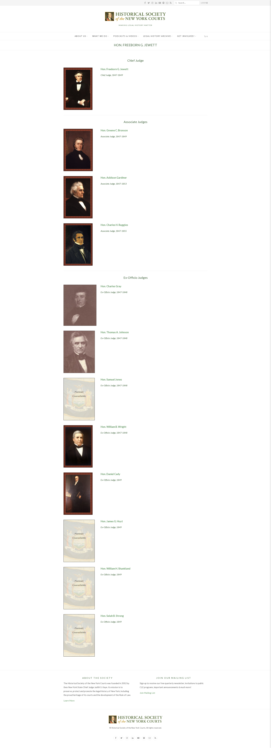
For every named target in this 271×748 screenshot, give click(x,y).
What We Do (99, 36)
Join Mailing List (147, 693)
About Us (80, 36)
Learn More (69, 700)
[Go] (176, 3)
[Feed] (155, 738)
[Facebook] (115, 738)
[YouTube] (138, 738)
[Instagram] (127, 738)
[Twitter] (121, 738)
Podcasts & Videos (125, 36)
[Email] (149, 738)
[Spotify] (144, 738)
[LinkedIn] (132, 738)
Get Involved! (186, 36)
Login (203, 3)
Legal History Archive (157, 36)
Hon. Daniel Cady (110, 474)
